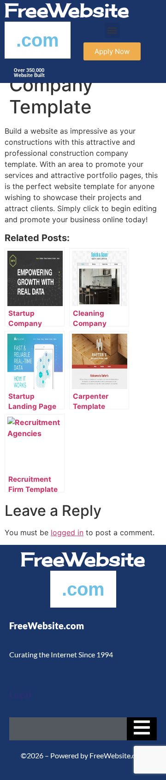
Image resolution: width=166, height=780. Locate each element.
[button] (112, 30)
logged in (67, 532)
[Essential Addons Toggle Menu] (142, 728)
